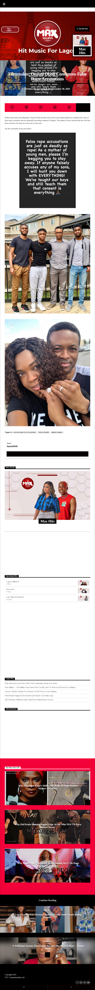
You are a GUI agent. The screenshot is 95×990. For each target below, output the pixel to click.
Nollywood (43, 432)
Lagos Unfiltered (12, 582)
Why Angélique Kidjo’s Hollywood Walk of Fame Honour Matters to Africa (48, 787)
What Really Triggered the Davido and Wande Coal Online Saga (29, 696)
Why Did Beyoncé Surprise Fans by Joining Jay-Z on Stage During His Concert (48, 864)
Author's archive (47, 454)
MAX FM (9, 801)
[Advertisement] (47, 553)
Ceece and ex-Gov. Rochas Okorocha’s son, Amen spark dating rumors (48, 916)
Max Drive (10, 589)
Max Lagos (8, 29)
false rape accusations (25, 432)
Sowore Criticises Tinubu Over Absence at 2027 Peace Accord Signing (30, 691)
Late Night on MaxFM (15, 597)
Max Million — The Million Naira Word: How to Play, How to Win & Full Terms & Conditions (40, 687)
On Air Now (83, 29)
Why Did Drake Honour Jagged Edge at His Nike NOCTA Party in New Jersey (48, 826)
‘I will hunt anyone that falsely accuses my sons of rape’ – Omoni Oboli (48, 947)
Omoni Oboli (57, 432)
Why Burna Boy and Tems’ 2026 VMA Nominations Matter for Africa (31, 683)
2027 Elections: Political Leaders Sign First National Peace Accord (29, 700)
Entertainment (47, 68)
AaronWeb (42, 88)
